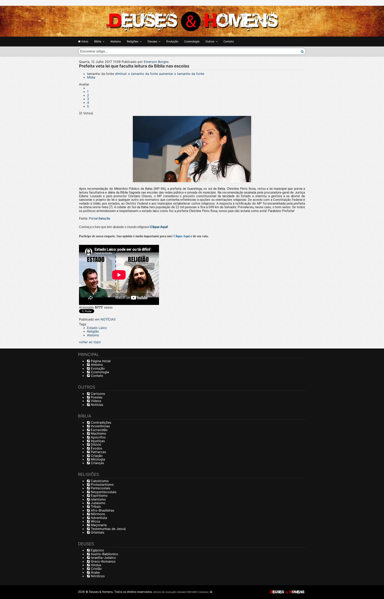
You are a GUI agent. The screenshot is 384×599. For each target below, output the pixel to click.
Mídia (91, 77)
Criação (96, 456)
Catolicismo (99, 481)
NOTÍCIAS (108, 319)
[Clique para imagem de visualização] (192, 149)
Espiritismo (99, 495)
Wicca (95, 521)
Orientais (97, 532)
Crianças (97, 463)
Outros (209, 41)
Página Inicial (100, 361)
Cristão (96, 569)
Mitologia (97, 459)
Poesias (96, 397)
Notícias (96, 405)
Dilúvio (95, 444)
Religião (93, 331)
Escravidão (99, 430)
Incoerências (100, 426)
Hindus (95, 565)
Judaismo (97, 503)
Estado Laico (97, 328)
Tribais (95, 507)
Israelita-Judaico (103, 558)
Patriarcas (98, 452)
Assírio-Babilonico (104, 554)
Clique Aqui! (159, 227)
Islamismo (98, 499)
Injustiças (97, 441)
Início (84, 41)
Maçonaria (98, 525)
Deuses (152, 41)
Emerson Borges (156, 62)
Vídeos (95, 401)
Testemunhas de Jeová (108, 529)
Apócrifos (98, 437)
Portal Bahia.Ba (99, 218)
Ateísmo (115, 41)
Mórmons (97, 514)
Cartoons (97, 394)
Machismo (98, 433)
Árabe (95, 572)
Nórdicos (97, 576)
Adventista (98, 518)
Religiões (132, 41)
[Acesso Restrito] (211, 591)
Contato (228, 41)
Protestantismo (102, 484)
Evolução (172, 41)
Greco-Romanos (102, 561)
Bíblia (97, 41)
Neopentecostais (103, 492)
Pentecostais (100, 488)
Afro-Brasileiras (102, 510)
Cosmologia (191, 41)
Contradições (100, 422)
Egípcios (97, 550)
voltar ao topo (90, 342)
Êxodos (96, 448)
